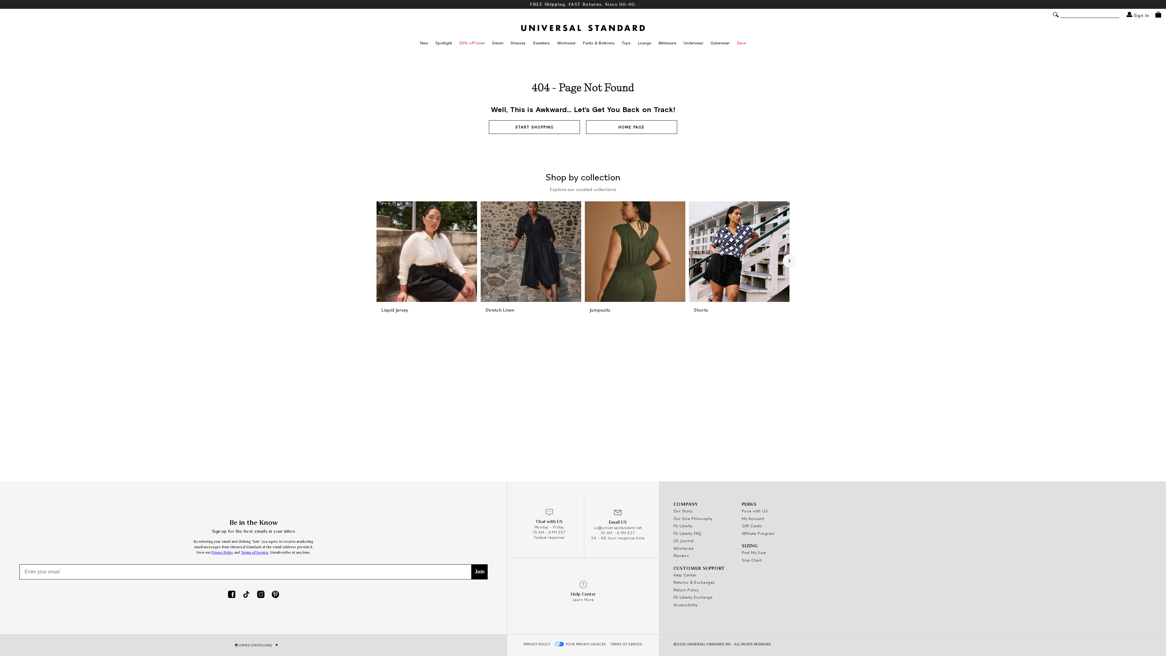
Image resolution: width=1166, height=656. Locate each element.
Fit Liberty (683, 525)
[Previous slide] (376, 261)
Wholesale (683, 548)
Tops (626, 43)
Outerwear (720, 43)
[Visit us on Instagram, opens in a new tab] (260, 595)
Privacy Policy (222, 552)
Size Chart (752, 560)
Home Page (632, 127)
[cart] (1158, 15)
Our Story (682, 511)
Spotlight (443, 43)
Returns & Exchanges (694, 582)
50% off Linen (472, 43)
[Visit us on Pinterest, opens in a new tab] (275, 595)
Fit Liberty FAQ (687, 533)
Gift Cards (752, 525)
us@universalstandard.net (618, 527)
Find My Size (754, 552)
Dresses (518, 43)
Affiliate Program (758, 533)
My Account (753, 518)
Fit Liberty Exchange (692, 597)
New (424, 43)
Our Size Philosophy (693, 518)
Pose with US (755, 511)
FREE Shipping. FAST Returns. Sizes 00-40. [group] (583, 4)
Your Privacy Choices (586, 644)
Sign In (1140, 15)
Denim (497, 43)
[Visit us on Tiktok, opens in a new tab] (246, 595)
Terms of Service (254, 552)
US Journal (683, 540)
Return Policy (686, 590)
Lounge (644, 43)
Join (480, 571)
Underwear (693, 43)
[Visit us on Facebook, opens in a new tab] (231, 595)
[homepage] (583, 28)
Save (741, 43)
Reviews (681, 555)
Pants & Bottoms (599, 43)
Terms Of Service (626, 644)
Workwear (566, 43)
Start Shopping (534, 127)
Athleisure (667, 43)
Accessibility (685, 604)
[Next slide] (789, 261)
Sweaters (541, 43)
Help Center (685, 575)
